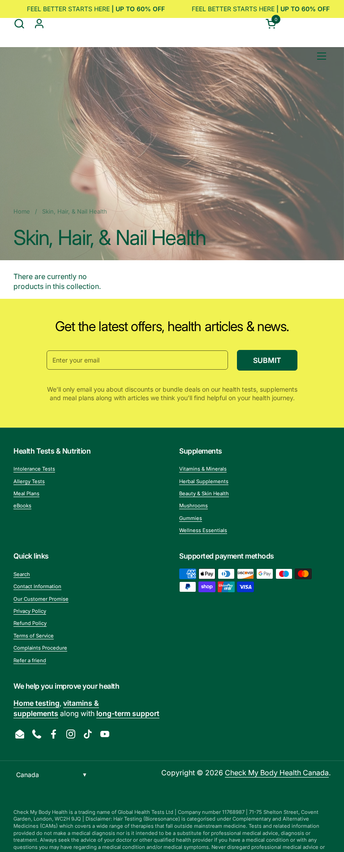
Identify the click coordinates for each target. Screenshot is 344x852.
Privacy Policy (29, 611)
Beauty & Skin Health (204, 493)
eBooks (22, 505)
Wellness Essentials (203, 530)
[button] (19, 23)
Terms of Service (33, 636)
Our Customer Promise (41, 599)
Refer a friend (29, 660)
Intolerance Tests (34, 469)
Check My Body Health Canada (277, 772)
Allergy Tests (29, 481)
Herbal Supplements (203, 481)
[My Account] (39, 23)
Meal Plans (26, 493)
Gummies (190, 518)
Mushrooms (193, 505)
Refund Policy (30, 623)
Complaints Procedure (40, 648)
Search (21, 574)
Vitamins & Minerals (203, 469)
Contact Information (37, 586)
